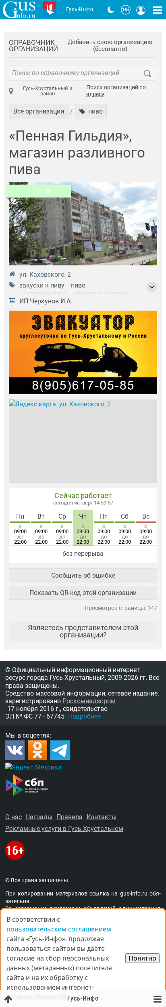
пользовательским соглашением (58, 929)
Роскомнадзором (89, 701)
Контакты (101, 817)
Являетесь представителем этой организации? (83, 631)
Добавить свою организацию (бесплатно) (110, 46)
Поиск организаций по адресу (116, 91)
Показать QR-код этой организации (83, 593)
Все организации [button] (38, 111)
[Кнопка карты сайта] (157, 9)
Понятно (142, 958)
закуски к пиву (41, 285)
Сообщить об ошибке (83, 575)
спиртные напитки (101, 294)
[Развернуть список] (152, 287)
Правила (69, 817)
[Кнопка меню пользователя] (141, 9)
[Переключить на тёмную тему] (111, 10)
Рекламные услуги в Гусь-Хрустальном (64, 829)
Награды (38, 817)
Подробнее (84, 716)
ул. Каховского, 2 (45, 274)
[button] (91, 111)
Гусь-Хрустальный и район (48, 91)
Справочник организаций (33, 45)
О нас (13, 817)
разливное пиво (43, 294)
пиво (78, 285)
